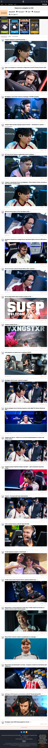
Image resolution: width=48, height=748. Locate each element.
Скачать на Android (5, 32)
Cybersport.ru (21, 746)
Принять (43, 746)
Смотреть (24, 32)
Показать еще (24, 727)
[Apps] (41, 1)
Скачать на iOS (15, 32)
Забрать (34, 32)
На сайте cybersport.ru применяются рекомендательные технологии (34, 735)
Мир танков (10, 4)
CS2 (5, 4)
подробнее (40, 739)
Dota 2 (2, 4)
